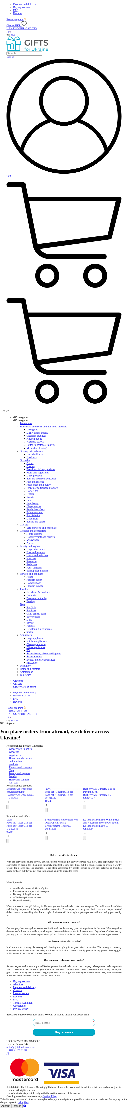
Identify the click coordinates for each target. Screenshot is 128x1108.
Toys (22, 604)
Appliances (26, 635)
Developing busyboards (39, 629)
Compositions (33, 583)
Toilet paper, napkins (37, 570)
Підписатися (64, 1032)
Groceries (25, 460)
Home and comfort (30, 668)
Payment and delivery (24, 4)
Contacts (17, 990)
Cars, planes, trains (36, 613)
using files (23, 1102)
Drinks (30, 493)
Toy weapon (33, 616)
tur (17, 720)
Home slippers (34, 533)
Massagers (32, 662)
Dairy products (34, 475)
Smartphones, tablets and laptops (43, 653)
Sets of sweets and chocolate (41, 527)
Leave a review (21, 993)
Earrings (30, 601)
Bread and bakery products (40, 469)
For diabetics (33, 515)
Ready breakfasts (35, 509)
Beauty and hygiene (30, 546)
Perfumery (25, 665)
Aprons (30, 543)
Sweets (30, 497)
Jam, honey (32, 503)
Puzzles (30, 625)
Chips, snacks (33, 506)
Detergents (32, 429)
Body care (31, 564)
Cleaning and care (36, 644)
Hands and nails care (37, 555)
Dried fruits (32, 518)
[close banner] (24, 1105)
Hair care (31, 558)
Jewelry (24, 589)
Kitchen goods (34, 438)
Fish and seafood (35, 481)
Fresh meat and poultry (38, 484)
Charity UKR (14, 25)
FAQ (15, 10)
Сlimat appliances (35, 647)
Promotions (26, 423)
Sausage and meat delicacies (41, 478)
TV (28, 650)
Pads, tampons (34, 567)
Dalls (29, 619)
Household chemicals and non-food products (43, 426)
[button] (8, 806)
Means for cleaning (36, 448)
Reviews (17, 13)
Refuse (17, 1105)
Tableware (25, 674)
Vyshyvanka (33, 539)
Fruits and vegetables (37, 472)
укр (13, 34)
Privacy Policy (20, 1008)
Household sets (34, 454)
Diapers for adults (35, 549)
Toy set (30, 622)
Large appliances (35, 638)
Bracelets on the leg (36, 598)
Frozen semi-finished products (42, 487)
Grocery (30, 466)
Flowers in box (34, 579)
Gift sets (24, 524)
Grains (30, 463)
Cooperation (19, 1005)
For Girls (31, 607)
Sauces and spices (35, 521)
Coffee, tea (32, 490)
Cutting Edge (49, 1096)
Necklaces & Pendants (38, 592)
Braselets (31, 595)
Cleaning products (36, 435)
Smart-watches (34, 656)
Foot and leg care (35, 552)
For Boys (31, 610)
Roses (29, 576)
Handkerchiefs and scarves (40, 536)
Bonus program (15, 19)
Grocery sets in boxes (31, 451)
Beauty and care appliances (40, 659)
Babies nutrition (34, 512)
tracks (29, 632)
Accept (5, 1105)
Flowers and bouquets (31, 573)
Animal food (26, 671)
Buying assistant (21, 7)
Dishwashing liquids (37, 432)
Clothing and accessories (33, 530)
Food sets (31, 457)
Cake (29, 500)
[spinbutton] (25, 802)
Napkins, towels (35, 441)
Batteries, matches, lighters (40, 444)
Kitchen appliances (36, 641)
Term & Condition (22, 1002)
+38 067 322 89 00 (16, 710)
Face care (31, 561)
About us (18, 984)
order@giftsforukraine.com (20, 1047)
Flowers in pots (34, 586)
